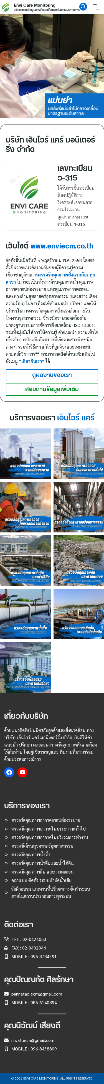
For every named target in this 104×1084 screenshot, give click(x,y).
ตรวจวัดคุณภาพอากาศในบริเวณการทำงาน (49, 837)
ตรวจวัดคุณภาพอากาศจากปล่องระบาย (45, 820)
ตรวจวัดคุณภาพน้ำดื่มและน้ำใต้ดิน (42, 863)
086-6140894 (44, 1002)
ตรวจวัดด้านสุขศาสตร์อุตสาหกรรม (42, 846)
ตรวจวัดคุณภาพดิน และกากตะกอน (42, 872)
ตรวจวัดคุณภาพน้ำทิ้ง (30, 854)
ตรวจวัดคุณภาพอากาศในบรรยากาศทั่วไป (48, 829)
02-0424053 (34, 939)
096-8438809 (44, 1049)
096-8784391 (44, 956)
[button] (52, 66)
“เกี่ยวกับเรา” (31, 361)
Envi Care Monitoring (34, 5)
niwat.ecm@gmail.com (32, 1040)
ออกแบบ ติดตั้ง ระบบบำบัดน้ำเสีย (41, 880)
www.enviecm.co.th (62, 246)
